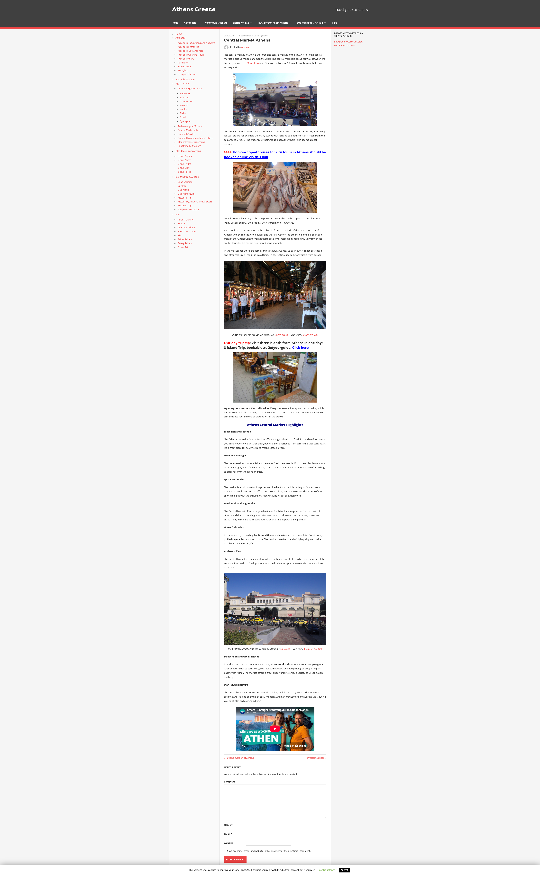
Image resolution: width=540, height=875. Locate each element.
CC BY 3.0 (308, 334)
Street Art (183, 247)
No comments (244, 35)
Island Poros (184, 171)
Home (175, 23)
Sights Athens (241, 23)
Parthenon (183, 62)
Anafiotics (185, 93)
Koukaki (184, 109)
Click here (300, 347)
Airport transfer (186, 219)
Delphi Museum (186, 193)
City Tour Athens (186, 227)
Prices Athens (185, 239)
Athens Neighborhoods (190, 88)
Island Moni (184, 167)
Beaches (182, 223)
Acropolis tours (186, 58)
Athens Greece (193, 9)
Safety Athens (185, 243)
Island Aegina (185, 156)
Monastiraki (253, 63)
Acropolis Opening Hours (191, 54)
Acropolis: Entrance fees (190, 50)
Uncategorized (261, 35)
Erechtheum (184, 66)
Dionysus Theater (187, 74)
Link (316, 334)
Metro (181, 235)
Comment (229, 781)
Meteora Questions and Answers (195, 201)
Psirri (183, 117)
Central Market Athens (190, 130)
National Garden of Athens (240, 757)
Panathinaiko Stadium (189, 145)
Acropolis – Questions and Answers (196, 42)
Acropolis (190, 23)
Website (228, 842)
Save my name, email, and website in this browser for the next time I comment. (269, 850)
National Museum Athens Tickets (195, 138)
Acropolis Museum (216, 23)
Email (228, 833)
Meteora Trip (185, 197)
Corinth (182, 185)
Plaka (183, 113)
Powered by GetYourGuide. (348, 41)
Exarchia (184, 97)
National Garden (186, 134)
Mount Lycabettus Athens (191, 142)
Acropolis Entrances (188, 46)
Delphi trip (183, 189)
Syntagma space (315, 757)
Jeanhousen (281, 334)
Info (334, 23)
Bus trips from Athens (310, 23)
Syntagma (185, 121)
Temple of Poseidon (188, 209)
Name (228, 824)
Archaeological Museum (190, 126)
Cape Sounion (185, 181)
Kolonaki (184, 105)
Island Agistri (184, 160)
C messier (285, 648)
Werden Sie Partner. (345, 45)
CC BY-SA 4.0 (310, 648)
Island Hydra (184, 163)
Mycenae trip (185, 205)
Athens (245, 47)
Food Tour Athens (187, 231)
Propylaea (183, 70)
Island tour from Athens (273, 23)
